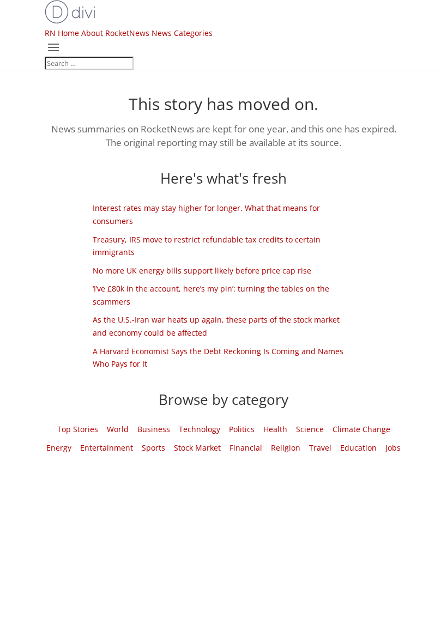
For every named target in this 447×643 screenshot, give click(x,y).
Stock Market (197, 447)
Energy (58, 447)
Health (275, 429)
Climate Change (361, 429)
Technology (199, 429)
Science (310, 429)
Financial (245, 447)
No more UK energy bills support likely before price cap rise (202, 270)
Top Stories (77, 429)
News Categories (182, 33)
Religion (285, 447)
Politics (242, 429)
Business (153, 429)
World (118, 429)
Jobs (393, 447)
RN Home (62, 33)
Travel (320, 447)
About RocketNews (115, 33)
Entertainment (106, 447)
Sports (153, 447)
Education (358, 447)
